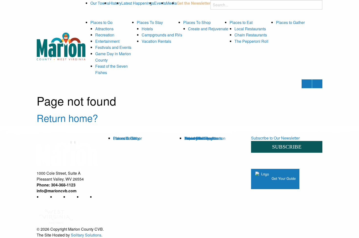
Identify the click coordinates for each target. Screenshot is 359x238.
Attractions (104, 29)
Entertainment (107, 41)
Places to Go (101, 22)
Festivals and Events (113, 47)
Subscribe (286, 147)
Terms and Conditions (203, 138)
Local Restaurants (250, 29)
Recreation (104, 35)
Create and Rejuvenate (208, 29)
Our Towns (99, 3)
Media (171, 3)
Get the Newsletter (194, 3)
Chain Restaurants (250, 35)
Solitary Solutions (86, 235)
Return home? (67, 118)
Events (160, 3)
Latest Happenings (137, 3)
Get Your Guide (283, 178)
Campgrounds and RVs (162, 35)
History (115, 3)
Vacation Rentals (156, 41)
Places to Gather (290, 22)
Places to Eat (241, 22)
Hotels (147, 29)
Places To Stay (150, 22)
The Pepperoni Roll (251, 41)
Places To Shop (197, 22)
